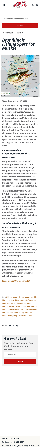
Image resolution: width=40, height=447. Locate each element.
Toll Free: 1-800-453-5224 (13, 442)
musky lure (23, 312)
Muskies (27, 303)
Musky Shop (12, 316)
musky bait (25, 306)
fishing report (24, 297)
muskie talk (18, 303)
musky (5, 306)
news (31, 316)
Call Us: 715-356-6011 (11, 438)
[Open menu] (4, 5)
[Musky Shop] (20, 5)
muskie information (28, 300)
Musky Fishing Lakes (28, 309)
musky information (10, 312)
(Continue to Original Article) (16, 281)
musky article (14, 306)
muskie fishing (13, 300)
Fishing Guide (11, 297)
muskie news (7, 303)
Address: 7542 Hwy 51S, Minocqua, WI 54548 (20, 446)
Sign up (20, 361)
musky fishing (13, 309)
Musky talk (22, 316)
